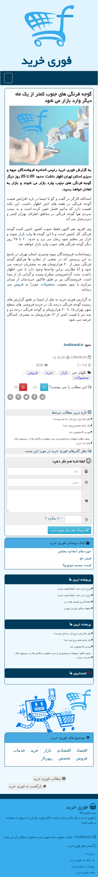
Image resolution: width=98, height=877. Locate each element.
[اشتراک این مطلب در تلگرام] (42, 396)
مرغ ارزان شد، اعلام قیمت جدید (74, 588)
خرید (49, 373)
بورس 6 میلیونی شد (79, 432)
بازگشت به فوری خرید (26, 786)
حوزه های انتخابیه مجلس (74, 551)
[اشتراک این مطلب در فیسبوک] (34, 396)
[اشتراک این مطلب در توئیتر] (26, 396)
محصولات (47, 284)
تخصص (64, 758)
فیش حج (85, 558)
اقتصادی (64, 750)
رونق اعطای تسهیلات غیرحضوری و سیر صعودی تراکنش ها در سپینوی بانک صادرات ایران (52, 441)
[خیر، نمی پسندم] (23, 387)
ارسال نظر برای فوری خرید (68, 530)
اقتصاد (81, 750)
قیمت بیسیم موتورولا (77, 565)
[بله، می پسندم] (44, 387)
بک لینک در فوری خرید (82, 860)
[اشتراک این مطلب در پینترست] (18, 396)
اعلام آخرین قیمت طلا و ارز (77, 601)
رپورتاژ (47, 758)
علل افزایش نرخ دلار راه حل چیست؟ (71, 419)
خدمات (19, 750)
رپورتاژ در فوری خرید (83, 866)
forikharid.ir (73, 345)
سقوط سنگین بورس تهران (77, 608)
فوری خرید (46, 60)
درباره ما (90, 853)
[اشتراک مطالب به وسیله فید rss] (10, 396)
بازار (21, 234)
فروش (19, 284)
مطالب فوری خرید (48, 779)
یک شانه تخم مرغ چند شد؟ (76, 425)
